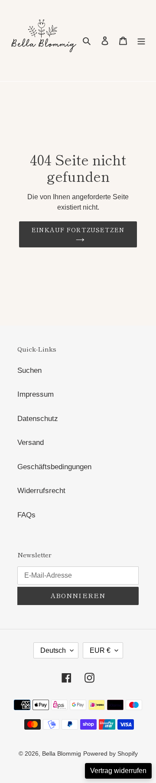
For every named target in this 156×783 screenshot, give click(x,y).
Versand (30, 442)
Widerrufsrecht (41, 491)
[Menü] (141, 41)
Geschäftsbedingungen (54, 467)
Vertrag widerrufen (118, 770)
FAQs (26, 515)
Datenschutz (37, 419)
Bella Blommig (61, 753)
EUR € (100, 650)
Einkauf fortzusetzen (78, 229)
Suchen (29, 370)
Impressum (35, 394)
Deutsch (53, 650)
